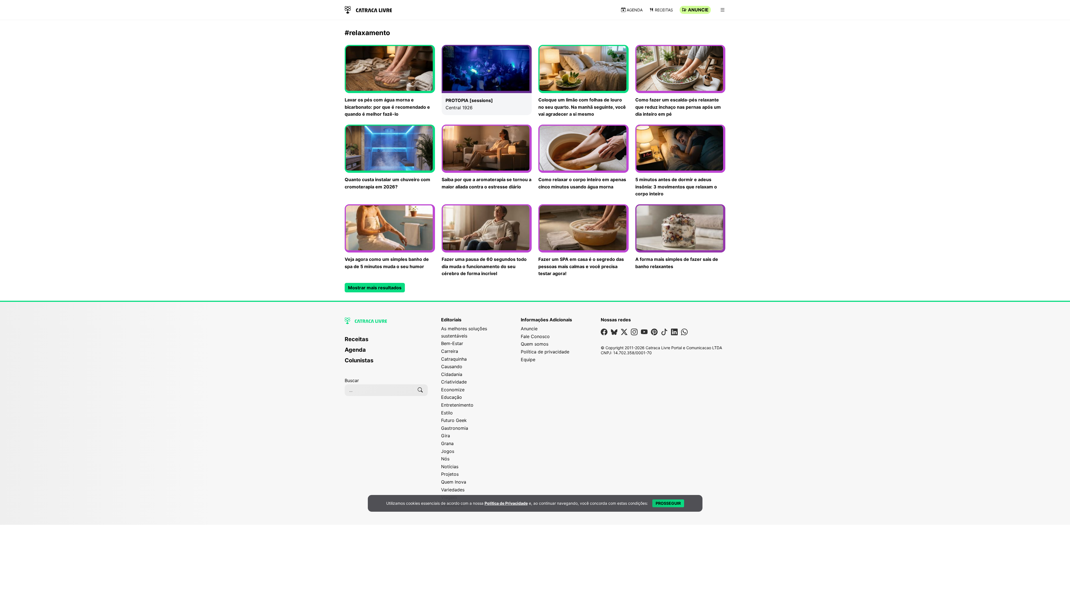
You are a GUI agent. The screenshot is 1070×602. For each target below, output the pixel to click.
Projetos (450, 474)
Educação (451, 397)
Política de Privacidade (506, 503)
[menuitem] (386, 341)
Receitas (664, 10)
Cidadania (451, 374)
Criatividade (454, 382)
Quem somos (534, 344)
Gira (445, 435)
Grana (447, 443)
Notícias (449, 466)
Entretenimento (457, 405)
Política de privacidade (545, 352)
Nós (445, 459)
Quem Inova (453, 482)
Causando (451, 366)
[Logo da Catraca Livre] (368, 9)
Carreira (449, 351)
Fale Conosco (535, 336)
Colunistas (359, 360)
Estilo (447, 413)
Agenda (635, 10)
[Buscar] (420, 390)
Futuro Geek (454, 420)
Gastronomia (454, 428)
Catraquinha (454, 359)
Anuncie (698, 10)
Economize (453, 389)
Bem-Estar (452, 343)
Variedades (453, 489)
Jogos (447, 451)
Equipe (528, 359)
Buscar (352, 380)
